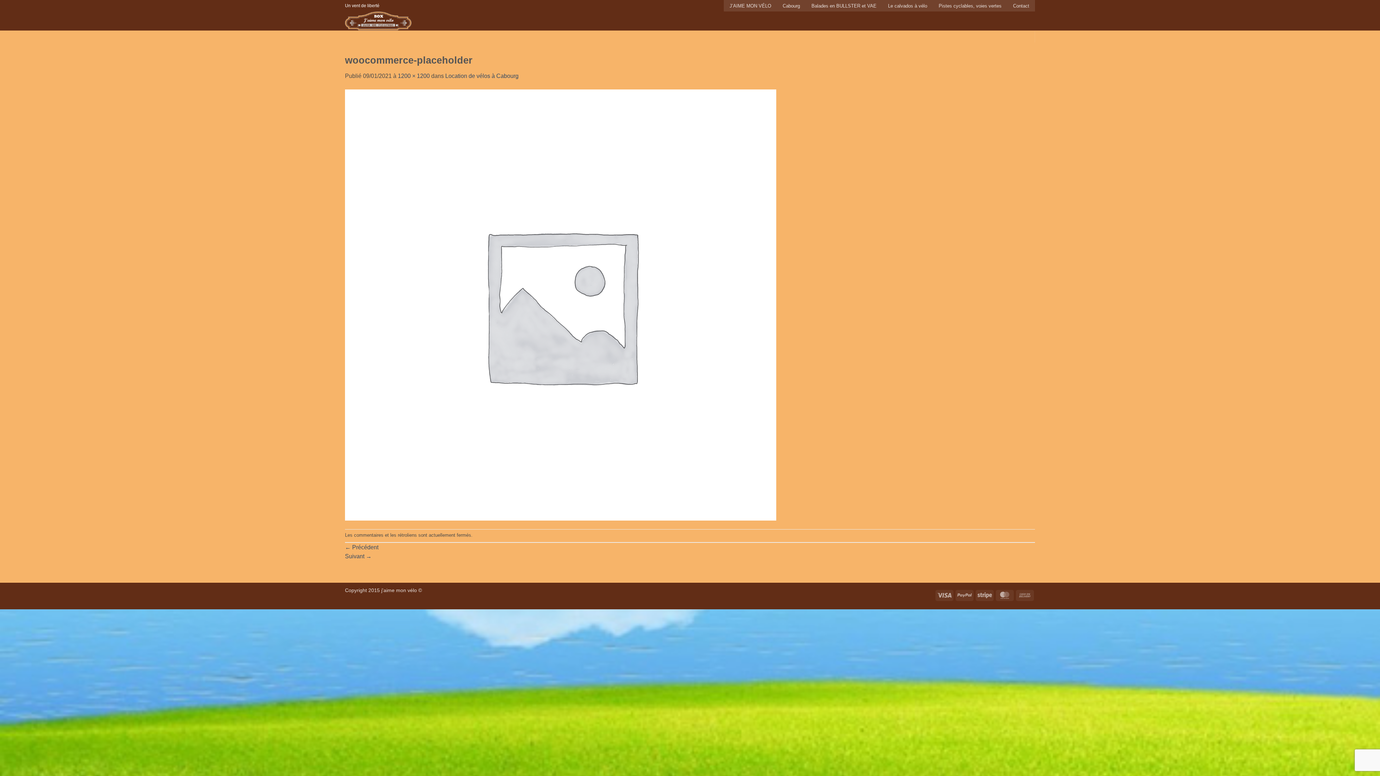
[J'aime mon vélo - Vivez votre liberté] (398, 21)
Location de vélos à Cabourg (482, 76)
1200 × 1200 (414, 76)
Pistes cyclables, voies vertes (970, 6)
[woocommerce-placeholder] (560, 304)
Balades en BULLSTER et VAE (844, 6)
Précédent (361, 547)
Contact (1021, 6)
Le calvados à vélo (907, 6)
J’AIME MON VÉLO (750, 6)
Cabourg (791, 6)
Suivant (358, 556)
